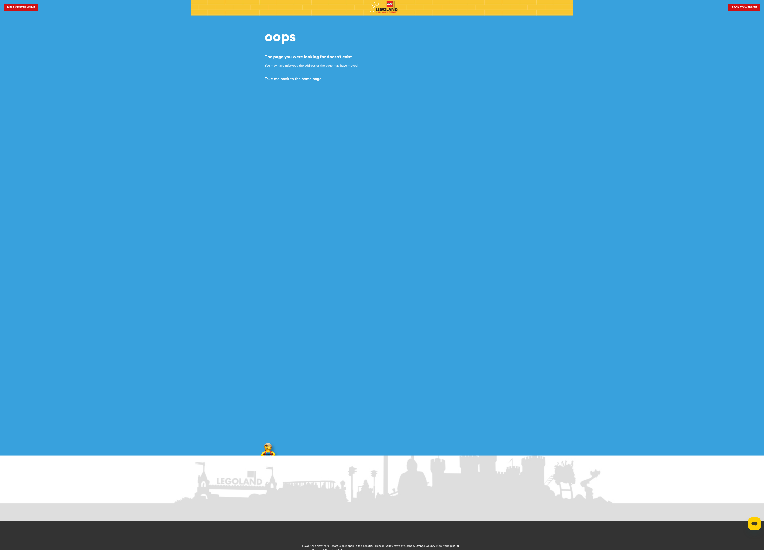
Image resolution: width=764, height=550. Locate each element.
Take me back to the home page (293, 78)
